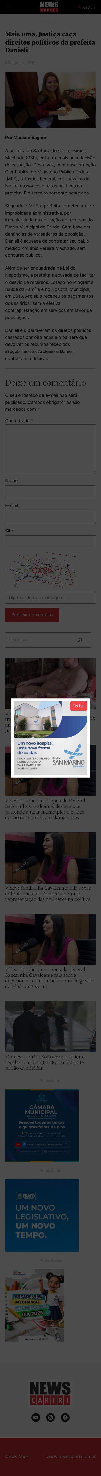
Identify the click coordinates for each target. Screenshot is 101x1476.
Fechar (79, 706)
